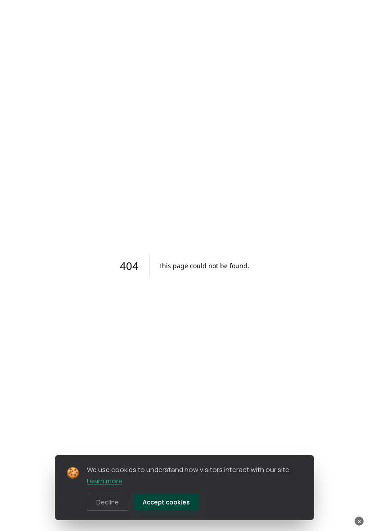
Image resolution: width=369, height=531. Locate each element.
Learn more (104, 481)
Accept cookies (166, 502)
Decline (107, 502)
